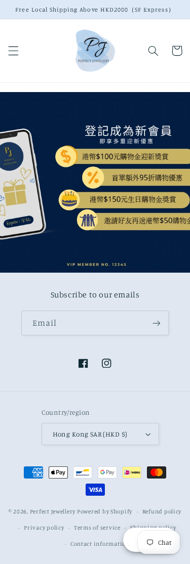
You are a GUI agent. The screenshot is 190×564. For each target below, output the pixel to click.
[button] (13, 50)
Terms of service (97, 527)
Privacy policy (44, 527)
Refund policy (162, 511)
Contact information (100, 543)
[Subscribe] (156, 323)
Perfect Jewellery (53, 511)
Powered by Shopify (104, 511)
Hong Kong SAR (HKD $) (90, 434)
